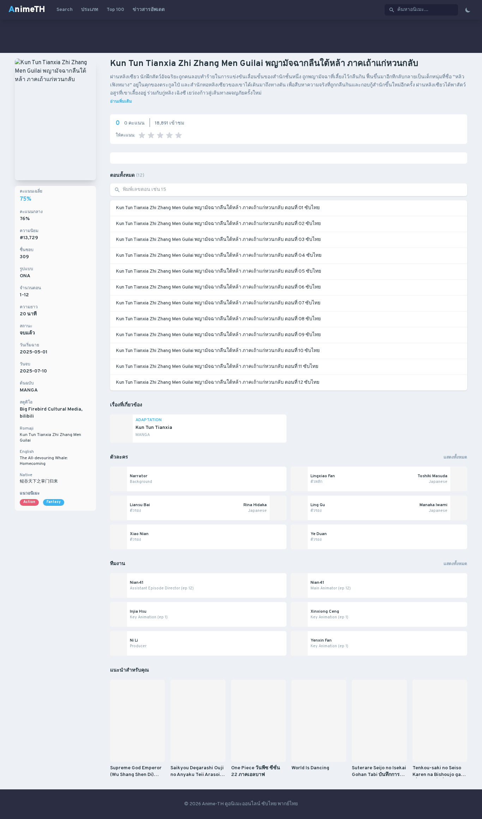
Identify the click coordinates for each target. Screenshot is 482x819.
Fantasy (54, 502)
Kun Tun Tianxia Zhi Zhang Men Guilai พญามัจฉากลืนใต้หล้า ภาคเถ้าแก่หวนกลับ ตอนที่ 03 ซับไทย (218, 240)
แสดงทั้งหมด (455, 457)
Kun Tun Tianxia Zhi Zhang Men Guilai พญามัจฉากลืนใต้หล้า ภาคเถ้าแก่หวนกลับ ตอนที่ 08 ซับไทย (218, 319)
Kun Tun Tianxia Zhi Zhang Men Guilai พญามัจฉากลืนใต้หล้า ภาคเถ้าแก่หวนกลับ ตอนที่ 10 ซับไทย (218, 351)
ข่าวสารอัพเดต (149, 10)
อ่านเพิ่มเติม (121, 101)
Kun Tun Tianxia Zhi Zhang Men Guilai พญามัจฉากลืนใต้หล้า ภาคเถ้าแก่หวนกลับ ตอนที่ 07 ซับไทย (218, 303)
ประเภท (89, 10)
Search (64, 10)
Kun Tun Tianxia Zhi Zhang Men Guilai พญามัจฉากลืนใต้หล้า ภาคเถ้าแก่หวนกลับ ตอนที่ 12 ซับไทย (217, 383)
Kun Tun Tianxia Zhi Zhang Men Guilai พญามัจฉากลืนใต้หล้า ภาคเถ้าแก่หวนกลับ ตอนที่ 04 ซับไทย (218, 256)
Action (29, 502)
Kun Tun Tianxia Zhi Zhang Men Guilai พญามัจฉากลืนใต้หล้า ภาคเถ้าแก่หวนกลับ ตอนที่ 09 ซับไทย (218, 335)
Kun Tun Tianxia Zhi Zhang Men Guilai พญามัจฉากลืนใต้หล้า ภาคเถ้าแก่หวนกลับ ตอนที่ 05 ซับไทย (218, 271)
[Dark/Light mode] (468, 10)
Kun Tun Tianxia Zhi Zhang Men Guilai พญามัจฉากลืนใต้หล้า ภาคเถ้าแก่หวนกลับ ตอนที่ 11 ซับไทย (217, 367)
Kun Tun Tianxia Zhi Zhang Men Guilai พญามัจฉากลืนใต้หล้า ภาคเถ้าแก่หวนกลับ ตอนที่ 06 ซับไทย (218, 287)
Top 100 (115, 10)
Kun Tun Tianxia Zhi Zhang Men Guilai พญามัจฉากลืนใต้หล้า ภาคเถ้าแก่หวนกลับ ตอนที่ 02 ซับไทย (218, 224)
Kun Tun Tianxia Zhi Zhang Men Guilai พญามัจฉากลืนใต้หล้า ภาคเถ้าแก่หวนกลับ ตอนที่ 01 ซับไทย (218, 208)
